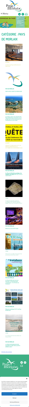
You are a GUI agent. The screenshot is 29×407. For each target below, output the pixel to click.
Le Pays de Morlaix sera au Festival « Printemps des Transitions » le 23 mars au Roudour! (12, 282)
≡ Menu (4, 13)
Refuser (14, 398)
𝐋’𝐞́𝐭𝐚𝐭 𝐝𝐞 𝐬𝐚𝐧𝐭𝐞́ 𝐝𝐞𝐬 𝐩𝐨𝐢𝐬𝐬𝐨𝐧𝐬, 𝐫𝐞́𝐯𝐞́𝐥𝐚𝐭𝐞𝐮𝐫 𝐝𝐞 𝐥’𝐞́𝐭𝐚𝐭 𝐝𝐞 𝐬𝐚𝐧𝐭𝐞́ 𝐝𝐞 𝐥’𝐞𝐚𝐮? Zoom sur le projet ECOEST (13, 202)
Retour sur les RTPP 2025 (11, 228)
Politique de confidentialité (15, 405)
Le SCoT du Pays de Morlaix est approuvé (13, 65)
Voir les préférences (14, 402)
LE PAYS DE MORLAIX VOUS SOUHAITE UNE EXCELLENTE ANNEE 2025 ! (12, 345)
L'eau (18, 18)
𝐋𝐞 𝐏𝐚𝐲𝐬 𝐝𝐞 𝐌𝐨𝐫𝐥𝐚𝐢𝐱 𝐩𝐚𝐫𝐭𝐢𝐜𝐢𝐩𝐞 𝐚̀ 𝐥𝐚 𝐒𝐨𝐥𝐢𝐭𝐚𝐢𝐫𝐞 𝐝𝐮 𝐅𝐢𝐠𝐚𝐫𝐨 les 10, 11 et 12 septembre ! (13, 174)
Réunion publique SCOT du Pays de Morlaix (13, 309)
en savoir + (22, 25)
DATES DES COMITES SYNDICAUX (13, 91)
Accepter (14, 394)
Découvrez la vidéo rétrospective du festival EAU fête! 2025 (13, 254)
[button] (27, 378)
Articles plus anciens (6, 352)
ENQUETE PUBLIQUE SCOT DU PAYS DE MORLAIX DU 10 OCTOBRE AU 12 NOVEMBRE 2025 (13, 147)
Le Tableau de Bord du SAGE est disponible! (13, 336)
